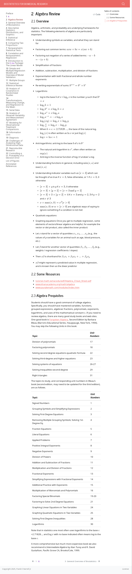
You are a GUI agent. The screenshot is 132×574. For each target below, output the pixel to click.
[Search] (123, 4)
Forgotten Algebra (58, 319)
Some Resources (115, 17)
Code (97, 14)
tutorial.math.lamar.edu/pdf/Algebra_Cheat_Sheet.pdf (63, 280)
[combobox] (123, 4)
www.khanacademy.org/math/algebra (55, 284)
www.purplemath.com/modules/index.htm (57, 287)
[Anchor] (51, 21)
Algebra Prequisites (116, 20)
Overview (112, 14)
